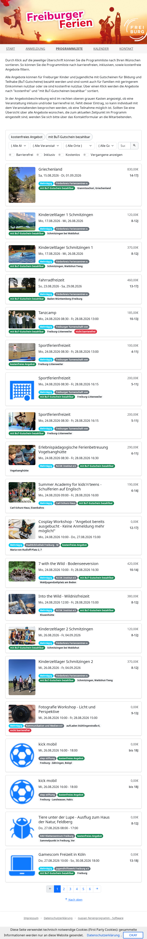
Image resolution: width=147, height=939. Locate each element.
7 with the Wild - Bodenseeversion (68, 563)
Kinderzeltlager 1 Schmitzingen (65, 214)
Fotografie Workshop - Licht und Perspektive (66, 709)
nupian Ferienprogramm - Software (100, 918)
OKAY (133, 935)
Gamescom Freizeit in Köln (62, 854)
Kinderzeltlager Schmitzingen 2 (65, 661)
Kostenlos (73, 155)
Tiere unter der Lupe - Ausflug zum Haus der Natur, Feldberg (74, 819)
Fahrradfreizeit (51, 280)
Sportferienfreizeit (54, 345)
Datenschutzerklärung (58, 918)
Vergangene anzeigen (106, 155)
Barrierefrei (24, 155)
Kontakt (126, 49)
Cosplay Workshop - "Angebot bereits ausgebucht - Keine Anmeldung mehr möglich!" (71, 526)
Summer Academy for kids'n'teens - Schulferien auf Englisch (69, 487)
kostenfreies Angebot (26, 137)
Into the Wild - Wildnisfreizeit (63, 596)
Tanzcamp (47, 312)
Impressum (31, 918)
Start (10, 49)
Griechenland (50, 169)
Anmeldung (35, 49)
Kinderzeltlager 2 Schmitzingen (65, 628)
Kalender (101, 49)
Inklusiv (49, 155)
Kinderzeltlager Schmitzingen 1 (65, 247)
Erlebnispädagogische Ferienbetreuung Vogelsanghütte (73, 449)
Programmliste (69, 49)
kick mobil (47, 744)
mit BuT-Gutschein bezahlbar (69, 137)
